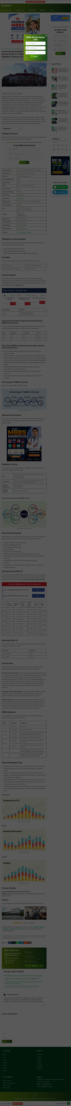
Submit (35, 56)
